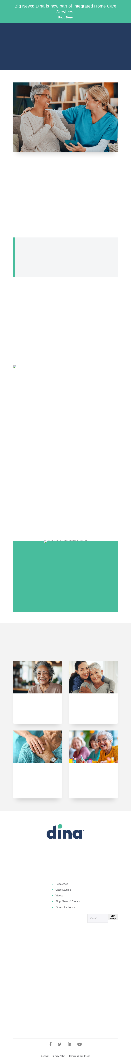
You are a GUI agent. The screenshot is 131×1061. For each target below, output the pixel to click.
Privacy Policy (59, 1056)
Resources (61, 883)
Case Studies (63, 889)
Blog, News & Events (67, 901)
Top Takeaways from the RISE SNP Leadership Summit (35, 705)
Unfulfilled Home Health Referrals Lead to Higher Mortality (37, 775)
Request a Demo (65, 862)
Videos (59, 895)
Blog (65, 55)
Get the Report (64, 597)
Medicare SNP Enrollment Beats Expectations (88, 705)
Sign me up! (113, 917)
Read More (65, 17)
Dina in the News (65, 907)
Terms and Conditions (79, 1056)
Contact (44, 1056)
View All (65, 649)
